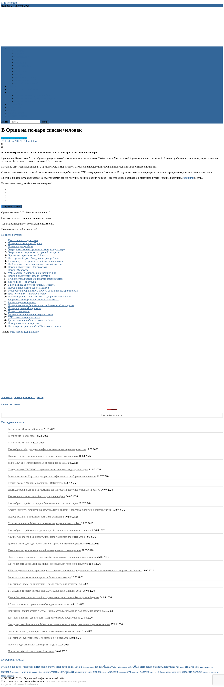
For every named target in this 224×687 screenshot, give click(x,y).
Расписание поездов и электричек (33, 101)
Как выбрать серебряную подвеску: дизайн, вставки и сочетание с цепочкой (50, 530)
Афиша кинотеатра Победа (23, 89)
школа (3, 675)
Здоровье (19, 50)
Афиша (12, 86)
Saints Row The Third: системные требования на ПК (37, 462)
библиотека (121, 667)
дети (182, 667)
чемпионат (206, 672)
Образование (21, 56)
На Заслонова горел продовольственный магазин (35, 264)
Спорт (17, 68)
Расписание (14, 92)
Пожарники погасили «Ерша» (25, 243)
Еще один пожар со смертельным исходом (31, 284)
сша (133, 672)
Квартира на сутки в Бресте (22, 397)
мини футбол (37, 672)
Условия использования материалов (66, 681)
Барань (78, 666)
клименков (16, 331)
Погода (12, 110)
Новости (13, 47)
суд (129, 671)
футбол (197, 671)
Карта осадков (16, 113)
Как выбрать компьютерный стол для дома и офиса (36, 496)
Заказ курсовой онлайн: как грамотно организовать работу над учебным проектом (54, 489)
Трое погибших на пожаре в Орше (27, 293)
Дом (16, 59)
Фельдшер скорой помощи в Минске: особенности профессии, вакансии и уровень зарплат (59, 624)
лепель (14, 672)
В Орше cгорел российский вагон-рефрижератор (35, 278)
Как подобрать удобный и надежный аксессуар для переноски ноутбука (48, 563)
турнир (153, 672)
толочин (145, 671)
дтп (187, 666)
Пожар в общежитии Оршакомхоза (27, 267)
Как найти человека (112, 415)
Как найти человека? (26, 83)
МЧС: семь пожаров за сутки (24, 317)
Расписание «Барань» (20, 442)
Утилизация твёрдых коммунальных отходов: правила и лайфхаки (45, 590)
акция (92, 667)
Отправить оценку (11, 206)
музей (53, 671)
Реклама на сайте (17, 115)
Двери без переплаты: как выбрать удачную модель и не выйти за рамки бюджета (53, 597)
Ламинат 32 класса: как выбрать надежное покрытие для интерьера (45, 536)
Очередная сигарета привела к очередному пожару (36, 249)
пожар (35, 331)
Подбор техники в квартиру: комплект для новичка (37, 516)
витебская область (151, 666)
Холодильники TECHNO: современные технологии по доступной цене (48, 469)
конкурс (209, 667)
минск (46, 672)
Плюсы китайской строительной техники (31, 651)
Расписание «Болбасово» (22, 435)
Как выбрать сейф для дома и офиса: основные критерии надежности (47, 449)
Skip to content (9, 2)
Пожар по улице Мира (20, 246)
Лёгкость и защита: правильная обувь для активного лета (40, 604)
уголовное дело (173, 672)
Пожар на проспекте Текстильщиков (28, 287)
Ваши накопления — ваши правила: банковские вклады (39, 577)
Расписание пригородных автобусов (34, 98)
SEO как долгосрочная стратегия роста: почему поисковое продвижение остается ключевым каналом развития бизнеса (75, 570)
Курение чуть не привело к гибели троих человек (35, 261)
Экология (19, 74)
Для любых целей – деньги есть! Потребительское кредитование (44, 617)
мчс (24, 331)
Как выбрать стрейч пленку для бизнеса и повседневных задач (43, 503)
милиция (26, 672)
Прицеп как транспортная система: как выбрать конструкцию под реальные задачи (54, 610)
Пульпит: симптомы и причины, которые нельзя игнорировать (43, 456)
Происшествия (22, 65)
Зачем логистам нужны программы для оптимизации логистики (44, 631)
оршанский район (83, 672)
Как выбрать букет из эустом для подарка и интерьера (38, 637)
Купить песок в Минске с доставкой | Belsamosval (35, 483)
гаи (177, 666)
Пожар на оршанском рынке (24, 323)
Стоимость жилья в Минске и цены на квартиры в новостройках (44, 523)
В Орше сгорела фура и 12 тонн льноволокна (33, 299)
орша (29, 331)
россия (113, 671)
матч (19, 672)
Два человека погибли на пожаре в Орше (31, 320)
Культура (19, 53)
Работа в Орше (16, 104)
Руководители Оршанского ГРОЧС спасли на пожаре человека (43, 290)
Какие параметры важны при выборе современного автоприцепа (44, 550)
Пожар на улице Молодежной (24, 308)
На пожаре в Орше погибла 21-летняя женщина (34, 326)
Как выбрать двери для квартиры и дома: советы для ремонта (42, 584)
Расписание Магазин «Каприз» (25, 429)
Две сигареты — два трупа (23, 240)
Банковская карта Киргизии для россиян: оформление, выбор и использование (52, 476)
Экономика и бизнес (25, 77)
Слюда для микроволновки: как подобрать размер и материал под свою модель (52, 557)
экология (10, 675)
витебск (133, 666)
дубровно (194, 666)
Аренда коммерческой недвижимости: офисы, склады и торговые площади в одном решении (60, 509)
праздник (105, 672)
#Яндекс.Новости (11, 666)
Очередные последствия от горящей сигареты (33, 252)
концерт (6, 671)
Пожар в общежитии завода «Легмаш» (29, 275)
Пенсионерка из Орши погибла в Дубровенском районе (39, 296)
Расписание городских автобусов (33, 95)
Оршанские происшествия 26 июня (28, 255)
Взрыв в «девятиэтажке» (22, 302)
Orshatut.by (31, 141)
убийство (161, 672)
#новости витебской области (39, 666)
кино (202, 667)
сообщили (188, 177)
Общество (20, 62)
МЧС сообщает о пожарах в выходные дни (32, 272)
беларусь (109, 666)
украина (187, 671)
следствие (123, 672)
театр (137, 672)
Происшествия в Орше (14, 138)
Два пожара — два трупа (22, 281)
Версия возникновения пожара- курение (30, 314)
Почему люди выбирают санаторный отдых (32, 644)
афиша (99, 666)
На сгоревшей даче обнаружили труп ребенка (33, 258)
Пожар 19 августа (18, 270)
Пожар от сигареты (19, 311)
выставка (169, 666)
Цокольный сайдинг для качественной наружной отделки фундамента (47, 543)
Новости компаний (25, 80)
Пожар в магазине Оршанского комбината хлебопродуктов (41, 305)
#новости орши (65, 666)
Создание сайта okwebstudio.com (19, 684)
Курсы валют (15, 107)
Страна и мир (22, 71)
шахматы (214, 672)
